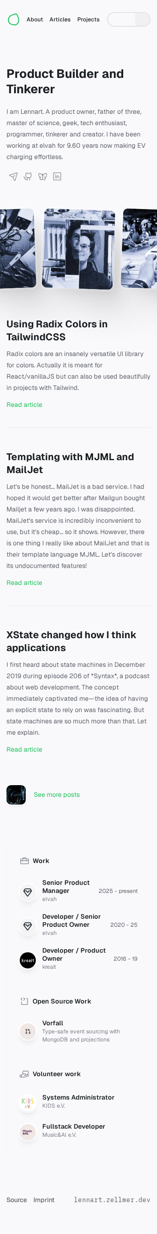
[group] (129, 19)
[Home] (14, 19)
